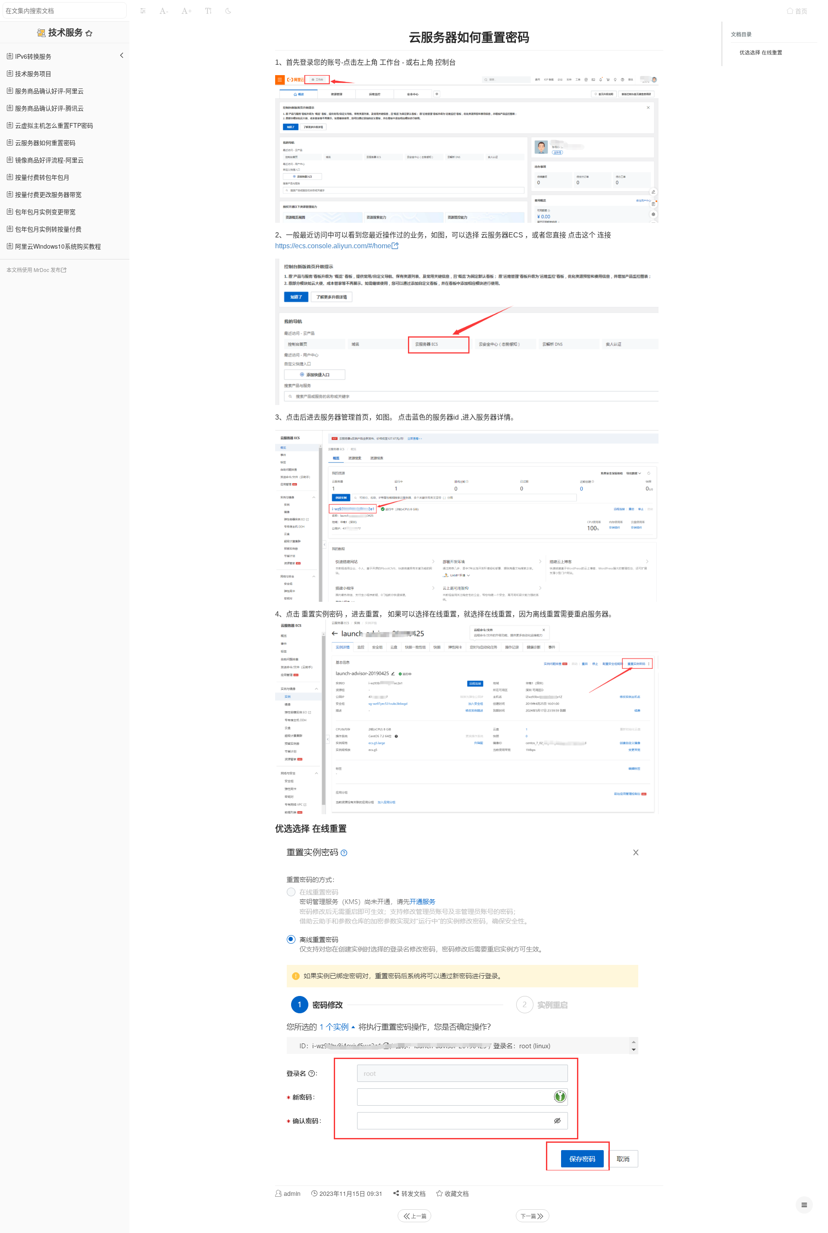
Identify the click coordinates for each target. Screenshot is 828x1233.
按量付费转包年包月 (41, 177)
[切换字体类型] (208, 11)
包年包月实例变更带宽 (44, 211)
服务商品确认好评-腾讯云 (48, 108)
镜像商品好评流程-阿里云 (48, 159)
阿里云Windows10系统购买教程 (57, 246)
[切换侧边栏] (143, 11)
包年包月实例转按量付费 (47, 228)
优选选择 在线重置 (761, 52)
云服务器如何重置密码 (44, 142)
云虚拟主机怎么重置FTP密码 (53, 125)
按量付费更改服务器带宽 (47, 194)
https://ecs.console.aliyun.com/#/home (333, 246)
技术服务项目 (32, 73)
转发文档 (413, 1193)
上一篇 (419, 1216)
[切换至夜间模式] (228, 11)
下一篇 (528, 1216)
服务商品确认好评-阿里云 (48, 90)
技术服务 (66, 32)
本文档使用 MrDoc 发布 (33, 269)
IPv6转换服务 (32, 56)
